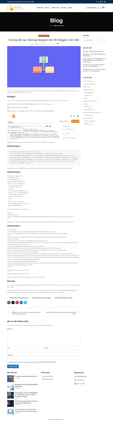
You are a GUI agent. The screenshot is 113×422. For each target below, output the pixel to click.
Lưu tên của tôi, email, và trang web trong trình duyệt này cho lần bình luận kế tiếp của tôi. (32, 362)
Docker (86, 104)
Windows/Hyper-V (89, 109)
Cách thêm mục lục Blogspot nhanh (18, 297)
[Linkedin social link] (103, 2)
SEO (85, 98)
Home (50, 25)
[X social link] (98, 2)
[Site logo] (15, 7)
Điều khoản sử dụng (47, 379)
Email (46, 348)
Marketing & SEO (87, 89)
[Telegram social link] (105, 2)
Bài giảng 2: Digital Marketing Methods (93, 51)
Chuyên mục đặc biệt (88, 84)
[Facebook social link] (96, 2)
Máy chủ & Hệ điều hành (89, 101)
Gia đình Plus (80, 380)
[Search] (99, 7)
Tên (8, 348)
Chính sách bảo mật (47, 376)
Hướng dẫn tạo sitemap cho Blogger (41, 297)
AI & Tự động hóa (87, 81)
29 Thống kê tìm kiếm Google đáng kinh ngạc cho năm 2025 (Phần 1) (93, 65)
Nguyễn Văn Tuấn (42, 44)
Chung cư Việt (80, 383)
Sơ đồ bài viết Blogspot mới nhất (63, 297)
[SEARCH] (104, 40)
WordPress (87, 124)
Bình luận (10, 329)
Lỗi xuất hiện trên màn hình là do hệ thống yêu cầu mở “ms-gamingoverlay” (94, 70)
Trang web (10, 355)
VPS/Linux (87, 106)
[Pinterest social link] (101, 2)
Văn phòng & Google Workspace (91, 112)
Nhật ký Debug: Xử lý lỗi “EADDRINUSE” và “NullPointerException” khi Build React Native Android (94, 60)
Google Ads (87, 95)
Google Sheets (88, 115)
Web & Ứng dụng (59, 25)
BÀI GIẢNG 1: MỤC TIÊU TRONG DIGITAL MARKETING (94, 55)
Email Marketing (88, 92)
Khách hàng (86, 86)
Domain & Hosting (89, 121)
